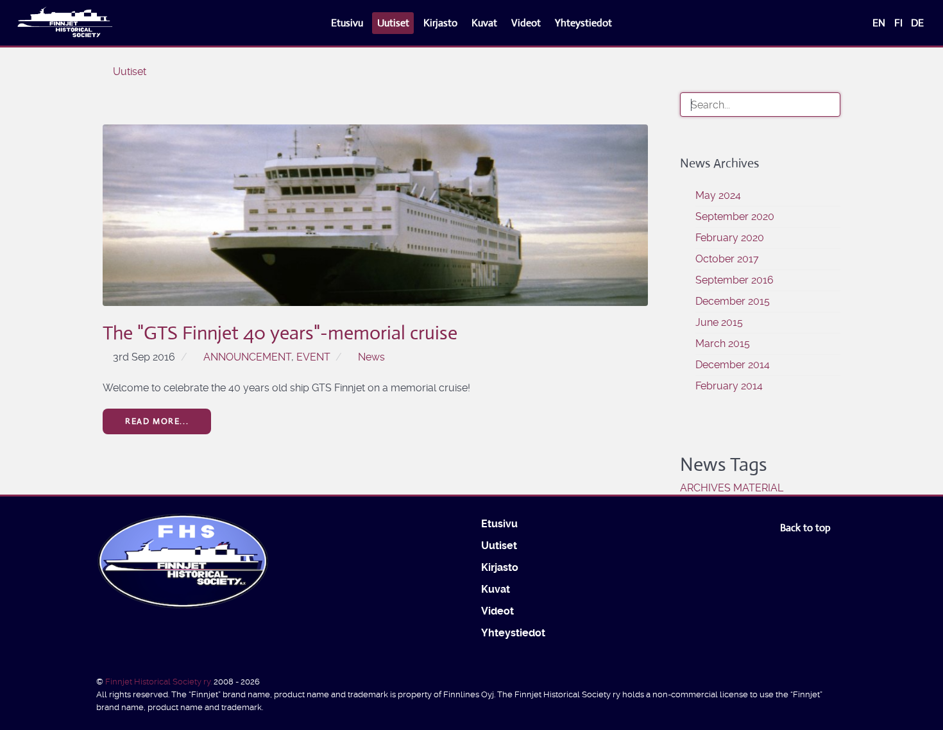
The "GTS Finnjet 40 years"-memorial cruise (280, 332)
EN (880, 23)
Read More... (157, 421)
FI (899, 23)
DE (917, 23)
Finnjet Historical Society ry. (159, 681)
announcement (247, 357)
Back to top (806, 528)
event (313, 357)
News (371, 357)
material (758, 488)
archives (705, 488)
